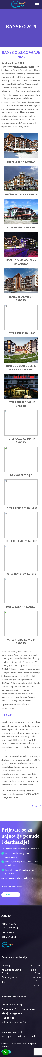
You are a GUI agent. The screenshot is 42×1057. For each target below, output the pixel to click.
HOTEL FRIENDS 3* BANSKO (21, 508)
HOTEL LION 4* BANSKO (21, 333)
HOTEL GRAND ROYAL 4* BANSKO (20, 641)
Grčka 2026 (35, 965)
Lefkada (37, 985)
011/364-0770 (8, 923)
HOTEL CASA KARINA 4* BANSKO (21, 440)
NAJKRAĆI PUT (11, 797)
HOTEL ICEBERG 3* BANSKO (21, 541)
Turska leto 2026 (35, 971)
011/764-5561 (8, 937)
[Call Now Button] (5, 1052)
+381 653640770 (10, 932)
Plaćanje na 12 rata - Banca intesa (18, 1009)
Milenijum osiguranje (11, 1013)
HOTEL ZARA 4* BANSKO (21, 607)
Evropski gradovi (9, 977)
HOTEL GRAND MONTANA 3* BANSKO (21, 262)
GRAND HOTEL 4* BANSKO (21, 194)
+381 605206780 (10, 928)
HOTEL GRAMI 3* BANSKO (21, 227)
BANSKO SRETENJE (21, 475)
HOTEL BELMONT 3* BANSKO (21, 298)
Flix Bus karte (7, 1017)
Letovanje (6, 965)
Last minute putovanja (12, 1004)
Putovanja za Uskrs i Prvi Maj (11, 971)
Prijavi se (8, 894)
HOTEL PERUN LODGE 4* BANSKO (21, 404)
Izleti (3, 982)
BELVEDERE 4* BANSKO (21, 161)
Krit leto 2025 (37, 979)
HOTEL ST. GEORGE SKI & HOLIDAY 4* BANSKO (21, 367)
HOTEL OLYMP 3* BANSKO (20, 574)
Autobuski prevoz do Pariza (14, 1022)
